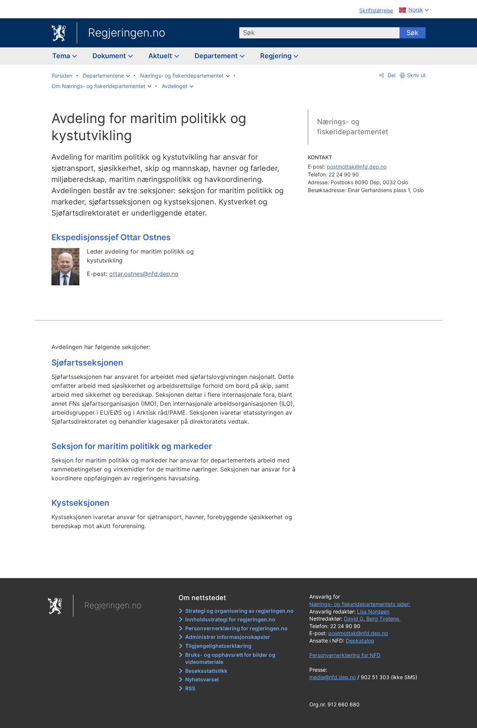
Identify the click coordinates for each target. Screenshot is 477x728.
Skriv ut (416, 75)
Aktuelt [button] (161, 56)
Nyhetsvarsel (202, 679)
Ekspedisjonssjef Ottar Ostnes (111, 237)
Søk (412, 33)
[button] (106, 75)
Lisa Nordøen (373, 611)
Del (390, 75)
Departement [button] (217, 56)
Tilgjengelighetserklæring (218, 646)
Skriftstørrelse (376, 10)
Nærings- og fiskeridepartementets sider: (359, 604)
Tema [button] (62, 56)
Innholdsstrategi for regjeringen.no (230, 619)
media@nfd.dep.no (332, 677)
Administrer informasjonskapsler (227, 637)
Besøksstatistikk (206, 671)
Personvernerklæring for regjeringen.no (236, 628)
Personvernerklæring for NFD (344, 655)
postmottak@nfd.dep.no (356, 166)
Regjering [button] (276, 56)
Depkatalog (360, 640)
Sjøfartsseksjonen (87, 362)
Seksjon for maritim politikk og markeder (131, 446)
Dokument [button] (109, 56)
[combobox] (319, 32)
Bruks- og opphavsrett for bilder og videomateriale (230, 658)
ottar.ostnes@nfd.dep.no (144, 273)
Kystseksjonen (80, 503)
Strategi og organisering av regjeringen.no (239, 611)
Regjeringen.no (126, 32)
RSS (190, 688)
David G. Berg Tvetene (372, 618)
